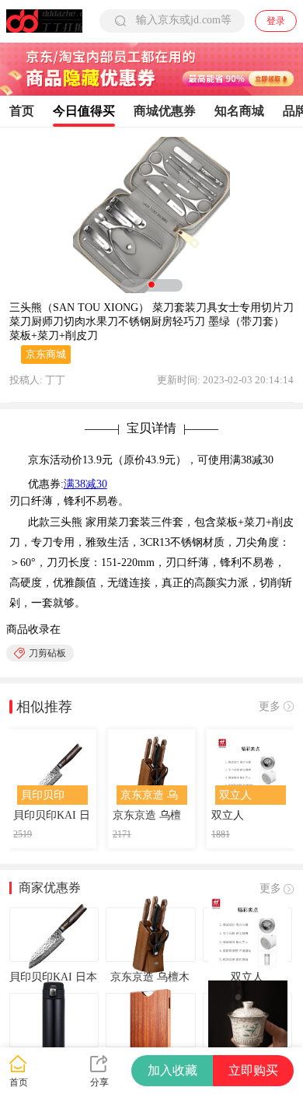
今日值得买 (84, 110)
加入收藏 (172, 1070)
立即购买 (253, 1070)
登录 (275, 21)
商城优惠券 (165, 110)
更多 (269, 706)
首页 (21, 110)
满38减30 (85, 484)
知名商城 (239, 110)
